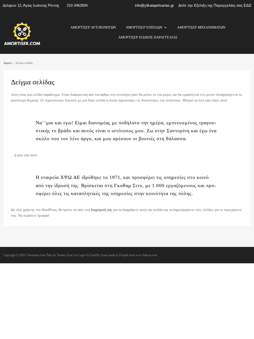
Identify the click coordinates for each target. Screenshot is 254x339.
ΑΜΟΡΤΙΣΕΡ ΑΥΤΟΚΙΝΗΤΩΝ (93, 27)
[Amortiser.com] (22, 44)
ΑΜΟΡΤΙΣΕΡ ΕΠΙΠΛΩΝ (144, 27)
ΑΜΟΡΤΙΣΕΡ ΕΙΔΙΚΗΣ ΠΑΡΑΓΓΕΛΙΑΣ (147, 37)
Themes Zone (65, 255)
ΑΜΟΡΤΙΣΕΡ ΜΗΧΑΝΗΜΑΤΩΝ (201, 27)
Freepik (123, 255)
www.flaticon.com (146, 255)
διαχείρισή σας (101, 210)
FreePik (94, 255)
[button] (165, 28)
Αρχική (7, 62)
